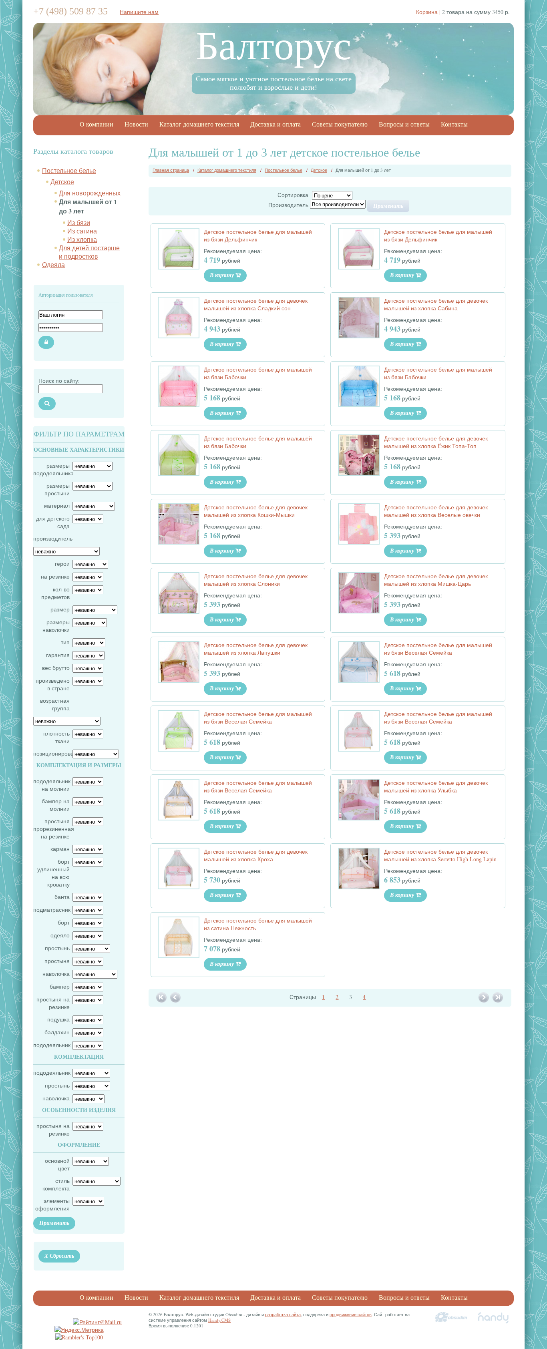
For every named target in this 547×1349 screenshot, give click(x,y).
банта (62, 897)
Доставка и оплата (275, 124)
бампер (60, 986)
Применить (54, 1223)
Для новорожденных (90, 193)
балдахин (57, 1032)
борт (64, 922)
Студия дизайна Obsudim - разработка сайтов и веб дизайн (451, 1318)
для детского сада (53, 522)
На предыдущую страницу (176, 998)
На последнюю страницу (498, 998)
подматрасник (51, 909)
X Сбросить (59, 1256)
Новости (136, 124)
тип (65, 642)
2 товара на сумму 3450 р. (463, 12)
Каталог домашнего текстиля (199, 124)
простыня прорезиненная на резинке (51, 828)
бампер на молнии (56, 804)
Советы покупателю (340, 124)
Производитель (288, 205)
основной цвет (57, 1164)
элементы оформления (52, 1204)
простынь (57, 948)
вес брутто (56, 667)
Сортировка (293, 195)
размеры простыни (57, 489)
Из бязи (78, 222)
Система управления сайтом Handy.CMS (493, 1318)
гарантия (58, 655)
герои (62, 563)
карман (60, 848)
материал (57, 505)
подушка (58, 1019)
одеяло (60, 935)
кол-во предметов (55, 593)
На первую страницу (162, 998)
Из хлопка (82, 239)
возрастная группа (55, 704)
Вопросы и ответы (404, 124)
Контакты (454, 124)
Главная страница (171, 170)
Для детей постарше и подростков (89, 251)
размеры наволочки (56, 625)
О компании (96, 124)
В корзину (222, 275)
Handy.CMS (219, 1320)
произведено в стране (53, 684)
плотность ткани (56, 737)
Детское (62, 181)
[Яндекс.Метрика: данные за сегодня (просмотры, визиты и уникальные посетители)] (79, 1329)
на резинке (55, 576)
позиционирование (51, 753)
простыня (57, 961)
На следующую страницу (484, 998)
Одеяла (53, 264)
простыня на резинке (53, 1003)
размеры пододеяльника (51, 469)
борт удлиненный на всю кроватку (53, 873)
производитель (51, 538)
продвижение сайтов (351, 1314)
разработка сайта (283, 1314)
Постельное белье (69, 170)
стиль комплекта (56, 1184)
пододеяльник (51, 1045)
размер (60, 609)
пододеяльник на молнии (51, 784)
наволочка (56, 973)
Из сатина (82, 231)
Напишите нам (139, 12)
